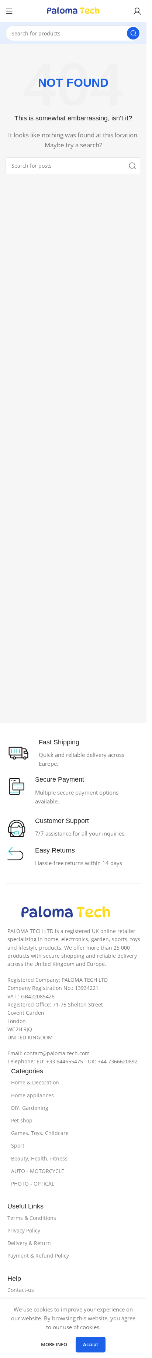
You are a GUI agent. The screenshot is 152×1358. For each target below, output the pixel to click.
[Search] (133, 33)
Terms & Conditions (31, 1217)
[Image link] (65, 912)
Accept (90, 1344)
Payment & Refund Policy (38, 1255)
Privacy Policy (23, 1230)
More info (54, 1344)
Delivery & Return (29, 1242)
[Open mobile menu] (9, 11)
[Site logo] (73, 10)
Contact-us (20, 1289)
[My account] (137, 11)
